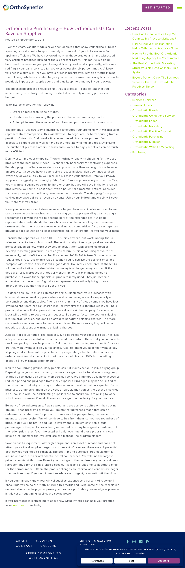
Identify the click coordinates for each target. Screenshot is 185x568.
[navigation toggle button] (179, 7)
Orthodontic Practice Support (151, 131)
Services (43, 541)
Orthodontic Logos (145, 120)
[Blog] (148, 542)
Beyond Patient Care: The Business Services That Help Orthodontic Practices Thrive (155, 82)
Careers (48, 545)
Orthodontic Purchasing (148, 136)
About (22, 541)
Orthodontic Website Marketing (153, 147)
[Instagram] (134, 542)
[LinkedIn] (141, 542)
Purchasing (139, 152)
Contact (24, 545)
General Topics (142, 105)
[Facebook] (128, 542)
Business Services (144, 100)
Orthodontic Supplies (146, 141)
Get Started (158, 7)
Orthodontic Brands (145, 110)
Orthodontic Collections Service (153, 115)
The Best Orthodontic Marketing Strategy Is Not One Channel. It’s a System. (155, 68)
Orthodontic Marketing (147, 126)
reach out (19, 505)
